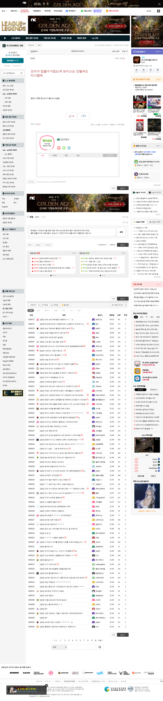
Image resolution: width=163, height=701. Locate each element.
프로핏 (98, 600)
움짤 (55, 310)
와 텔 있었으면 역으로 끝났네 (53, 600)
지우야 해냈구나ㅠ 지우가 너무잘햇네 (56, 551)
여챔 (97, 538)
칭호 (78, 155)
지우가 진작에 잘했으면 (51, 498)
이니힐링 (64, 148)
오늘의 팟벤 (6, 304)
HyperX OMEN (8, 361)
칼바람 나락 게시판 (9, 187)
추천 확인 (121, 124)
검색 (21, 73)
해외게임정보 (7, 349)
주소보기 (31, 45)
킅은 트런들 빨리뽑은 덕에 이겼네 (55, 409)
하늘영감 (99, 377)
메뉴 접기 (110, 155)
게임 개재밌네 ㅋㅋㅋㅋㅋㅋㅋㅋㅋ (55, 582)
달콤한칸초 (100, 573)
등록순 (37, 217)
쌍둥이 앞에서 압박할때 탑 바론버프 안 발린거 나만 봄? (63, 400)
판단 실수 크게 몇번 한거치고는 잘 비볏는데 (59, 529)
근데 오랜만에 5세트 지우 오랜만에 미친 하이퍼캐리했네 (63, 395)
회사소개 (39, 681)
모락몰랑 (99, 431)
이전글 (47, 245)
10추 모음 (8, 102)
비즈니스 (48, 681)
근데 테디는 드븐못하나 (51, 368)
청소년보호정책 (83, 681)
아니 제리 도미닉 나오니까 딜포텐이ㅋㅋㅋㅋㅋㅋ (61, 493)
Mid (3, 203)
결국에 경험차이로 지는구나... (53, 466)
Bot (15, 203)
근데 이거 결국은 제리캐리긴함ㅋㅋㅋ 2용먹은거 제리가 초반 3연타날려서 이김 (72, 489)
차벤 (4, 337)
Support (5, 207)
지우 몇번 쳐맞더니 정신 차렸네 (54, 480)
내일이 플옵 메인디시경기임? (53, 333)
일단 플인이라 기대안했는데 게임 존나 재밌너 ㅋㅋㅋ (62, 587)
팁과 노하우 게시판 (9, 122)
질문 (79, 310)
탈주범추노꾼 (100, 457)
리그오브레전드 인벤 (15, 46)
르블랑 (98, 373)
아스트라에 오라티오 (9, 381)
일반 (38, 310)
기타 (71, 310)
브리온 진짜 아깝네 (49, 520)
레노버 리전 (6, 365)
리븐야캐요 (100, 355)
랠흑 (97, 493)
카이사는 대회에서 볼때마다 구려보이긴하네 (59, 422)
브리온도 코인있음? (49, 475)
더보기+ (74, 253)
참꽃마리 (99, 524)
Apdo (97, 333)
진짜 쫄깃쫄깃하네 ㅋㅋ (51, 573)
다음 (99, 640)
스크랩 (97, 124)
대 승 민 (45, 533)
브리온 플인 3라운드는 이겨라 (53, 426)
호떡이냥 (99, 319)
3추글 (46, 305)
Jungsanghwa (100, 564)
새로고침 (125, 217)
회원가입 (7, 66)
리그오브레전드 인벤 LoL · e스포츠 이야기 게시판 (112, 45)
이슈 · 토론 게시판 (9, 166)
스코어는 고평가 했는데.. (51, 351)
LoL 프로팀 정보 (8, 259)
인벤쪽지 (59, 148)
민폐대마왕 (100, 578)
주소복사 (31, 182)
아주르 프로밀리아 (9, 377)
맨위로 (112, 245)
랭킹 (66, 155)
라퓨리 (98, 529)
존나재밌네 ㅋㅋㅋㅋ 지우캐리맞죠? (55, 515)
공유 (92, 124)
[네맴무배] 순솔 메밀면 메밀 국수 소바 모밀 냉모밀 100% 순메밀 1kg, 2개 (147, 305)
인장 (42, 156)
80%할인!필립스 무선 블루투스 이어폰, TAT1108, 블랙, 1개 (147, 297)
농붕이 (98, 328)
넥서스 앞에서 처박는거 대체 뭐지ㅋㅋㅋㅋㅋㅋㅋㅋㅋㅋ (63, 413)
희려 (97, 382)
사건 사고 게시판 (8, 170)
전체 (30, 310)
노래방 (98, 342)
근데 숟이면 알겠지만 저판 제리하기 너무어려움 (60, 435)
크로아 (98, 542)
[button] (50, 275)
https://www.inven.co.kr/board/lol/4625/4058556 (51, 182)
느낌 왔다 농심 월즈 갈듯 (51, 342)
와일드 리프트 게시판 (10, 179)
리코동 (98, 409)
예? (43, 609)
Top (3, 199)
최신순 (43, 217)
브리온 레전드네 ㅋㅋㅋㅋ (52, 524)
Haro (97, 337)
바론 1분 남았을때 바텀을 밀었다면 (55, 569)
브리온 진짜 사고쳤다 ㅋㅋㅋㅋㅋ (54, 622)
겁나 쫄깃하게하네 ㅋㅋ (51, 604)
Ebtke (98, 368)
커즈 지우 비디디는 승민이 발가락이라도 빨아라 (60, 453)
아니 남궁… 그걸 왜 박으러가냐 (54, 449)
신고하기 (105, 124)
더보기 (69, 148)
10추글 (55, 305)
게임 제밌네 (46, 595)
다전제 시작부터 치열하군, (52, 511)
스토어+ (158, 79)
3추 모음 (8, 98)
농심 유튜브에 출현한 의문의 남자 (55, 328)
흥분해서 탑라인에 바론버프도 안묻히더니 (58, 627)
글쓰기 (122, 299)
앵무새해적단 (100, 533)
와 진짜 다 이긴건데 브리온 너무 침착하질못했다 (60, 471)
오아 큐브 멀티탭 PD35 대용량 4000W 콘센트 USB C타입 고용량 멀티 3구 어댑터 (147, 301)
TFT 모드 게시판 (8, 183)
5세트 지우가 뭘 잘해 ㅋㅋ (52, 355)
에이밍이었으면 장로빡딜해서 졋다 (55, 506)
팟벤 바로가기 (7, 328)
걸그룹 (5, 341)
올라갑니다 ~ (47, 560)
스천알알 (99, 413)
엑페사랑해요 (100, 395)
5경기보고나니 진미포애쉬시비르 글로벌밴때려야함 (61, 346)
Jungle (16, 199)
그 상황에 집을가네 (49, 502)
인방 (63, 310)
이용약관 (57, 681)
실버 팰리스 (6, 369)
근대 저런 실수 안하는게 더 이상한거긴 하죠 (59, 386)
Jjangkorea (99, 546)
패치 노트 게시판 (8, 126)
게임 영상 (6, 353)
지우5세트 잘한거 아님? (51, 382)
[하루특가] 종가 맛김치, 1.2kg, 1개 (145, 289)
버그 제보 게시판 (8, 138)
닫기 (46, 685)
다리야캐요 (100, 582)
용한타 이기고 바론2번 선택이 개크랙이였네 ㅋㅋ (60, 440)
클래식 (47, 310)
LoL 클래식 (8, 154)
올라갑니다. (46, 546)
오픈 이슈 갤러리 (8, 296)
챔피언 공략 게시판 (9, 134)
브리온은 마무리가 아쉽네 (52, 591)
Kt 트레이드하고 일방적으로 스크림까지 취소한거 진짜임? (64, 324)
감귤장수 (99, 484)
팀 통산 (5, 243)
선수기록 (6, 238)
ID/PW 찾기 (17, 66)
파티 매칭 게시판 (8, 174)
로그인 (149, 11)
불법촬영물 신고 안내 (98, 681)
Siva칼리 (99, 426)
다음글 (37, 245)
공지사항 (123, 681)
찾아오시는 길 (112, 681)
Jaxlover (98, 386)
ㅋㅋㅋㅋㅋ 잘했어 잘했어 (52, 538)
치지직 (5, 333)
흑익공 (98, 511)
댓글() (122, 58)
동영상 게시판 (7, 223)
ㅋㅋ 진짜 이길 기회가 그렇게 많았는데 (57, 484)
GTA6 (5, 385)
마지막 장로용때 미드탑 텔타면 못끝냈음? (58, 417)
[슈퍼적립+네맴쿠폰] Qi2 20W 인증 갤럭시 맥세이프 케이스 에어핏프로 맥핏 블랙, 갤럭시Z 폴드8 (147, 293)
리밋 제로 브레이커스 (10, 373)
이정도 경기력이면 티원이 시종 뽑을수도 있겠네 (60, 391)
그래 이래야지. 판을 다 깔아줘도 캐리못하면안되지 (61, 613)
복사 (39, 45)
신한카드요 (100, 520)
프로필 (54, 155)
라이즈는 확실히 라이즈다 (52, 462)
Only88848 (99, 444)
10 (95, 640)
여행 (4, 345)
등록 (121, 232)
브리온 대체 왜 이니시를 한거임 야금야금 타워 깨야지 (62, 578)
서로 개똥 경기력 (48, 431)
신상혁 (98, 449)
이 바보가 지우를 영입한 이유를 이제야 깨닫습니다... (62, 542)
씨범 (97, 587)
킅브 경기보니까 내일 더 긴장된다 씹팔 (57, 364)
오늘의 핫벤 (6, 300)
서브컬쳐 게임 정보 (9, 357)
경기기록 (6, 234)
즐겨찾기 (67, 305)
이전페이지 (102, 245)
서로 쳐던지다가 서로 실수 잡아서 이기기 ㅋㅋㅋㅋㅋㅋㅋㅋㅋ (65, 444)
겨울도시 (99, 480)
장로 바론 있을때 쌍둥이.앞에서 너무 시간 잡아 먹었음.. (63, 404)
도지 (97, 555)
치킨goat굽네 (100, 498)
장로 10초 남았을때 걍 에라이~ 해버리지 (57, 373)
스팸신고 (113, 124)
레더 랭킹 (6, 255)
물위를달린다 (100, 400)
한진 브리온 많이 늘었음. (51, 337)
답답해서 (34, 51)
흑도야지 (99, 360)
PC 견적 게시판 (8, 313)
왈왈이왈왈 (100, 475)
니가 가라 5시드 (48, 564)
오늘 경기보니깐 (48, 360)
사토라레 (99, 351)
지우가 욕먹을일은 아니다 (52, 377)
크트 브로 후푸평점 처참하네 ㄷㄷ (55, 319)
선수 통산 (6, 247)
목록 (116, 58)
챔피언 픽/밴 (7, 251)
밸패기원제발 (100, 462)
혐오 (97, 324)
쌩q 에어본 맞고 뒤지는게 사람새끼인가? (57, 457)
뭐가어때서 (100, 560)
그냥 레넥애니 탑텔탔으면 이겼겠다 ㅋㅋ (57, 555)
